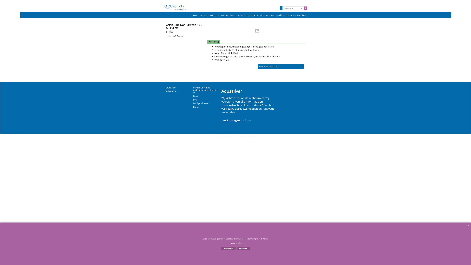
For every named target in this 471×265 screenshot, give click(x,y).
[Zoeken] (305, 8)
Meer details (236, 243)
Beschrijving (214, 42)
